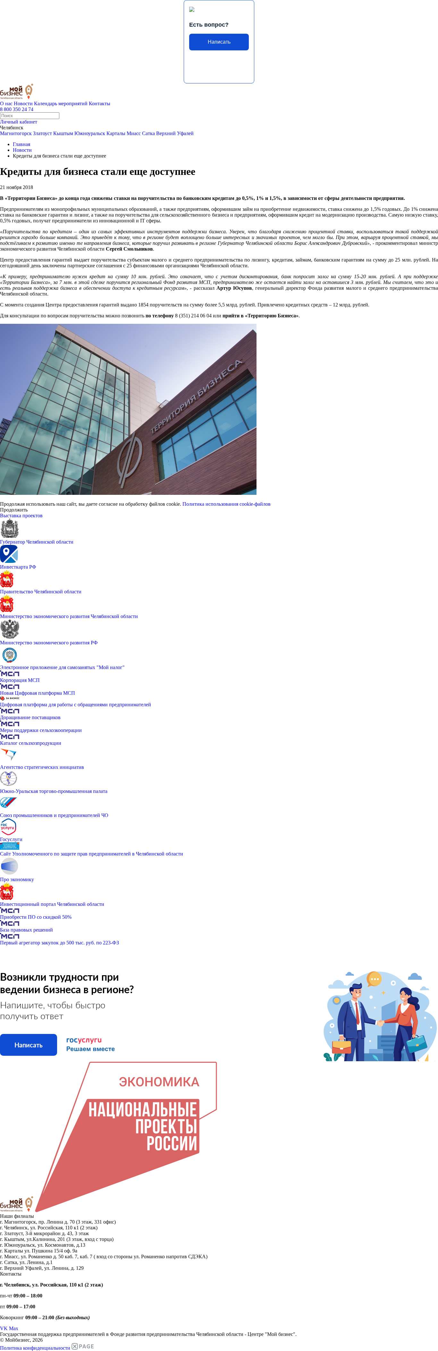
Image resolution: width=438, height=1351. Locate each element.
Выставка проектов (21, 515)
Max (13, 1328)
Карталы (115, 133)
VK (4, 1328)
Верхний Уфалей (175, 133)
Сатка (148, 133)
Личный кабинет (18, 122)
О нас (6, 103)
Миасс (134, 133)
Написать (219, 42)
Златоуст (42, 133)
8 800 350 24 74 (16, 109)
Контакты (99, 103)
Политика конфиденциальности (35, 1348)
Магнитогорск (16, 133)
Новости (23, 103)
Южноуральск (89, 133)
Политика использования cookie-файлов (226, 504)
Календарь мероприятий (61, 103)
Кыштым (63, 133)
